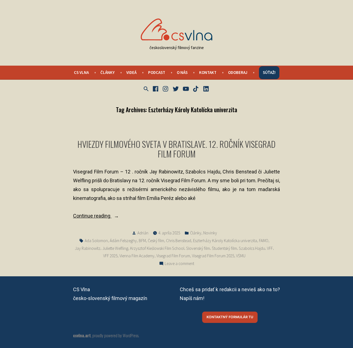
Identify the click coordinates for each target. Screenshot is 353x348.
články (107, 72)
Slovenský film (198, 248)
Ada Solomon (96, 240)
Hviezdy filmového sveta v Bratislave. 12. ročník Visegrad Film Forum (176, 149)
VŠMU (240, 255)
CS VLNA (81, 72)
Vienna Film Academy (136, 255)
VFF (270, 248)
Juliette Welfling (115, 248)
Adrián (142, 232)
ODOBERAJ (237, 72)
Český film (156, 240)
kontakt (207, 72)
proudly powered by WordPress (115, 335)
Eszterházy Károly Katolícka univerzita (225, 240)
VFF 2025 (110, 255)
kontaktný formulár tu (230, 317)
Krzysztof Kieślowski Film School (157, 248)
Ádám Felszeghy (123, 240)
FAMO (263, 240)
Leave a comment (179, 264)
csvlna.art (82, 335)
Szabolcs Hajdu (252, 248)
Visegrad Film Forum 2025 (213, 255)
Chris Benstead (178, 240)
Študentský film (224, 248)
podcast (156, 72)
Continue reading (103, 216)
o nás (182, 72)
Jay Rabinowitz (87, 248)
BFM (142, 240)
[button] (146, 89)
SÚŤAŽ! (269, 72)
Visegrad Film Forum (173, 255)
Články (195, 232)
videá (131, 72)
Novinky (210, 232)
